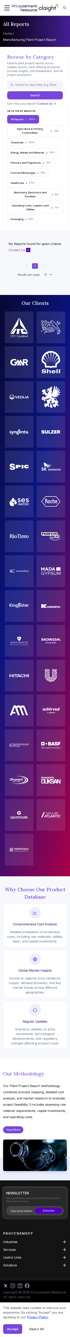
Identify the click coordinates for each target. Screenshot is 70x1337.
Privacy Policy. (37, 1317)
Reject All (36, 1329)
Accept (12, 1329)
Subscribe (48, 1210)
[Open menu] (7, 8)
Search (35, 95)
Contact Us (44, 103)
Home (7, 33)
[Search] (65, 8)
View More (13, 1129)
